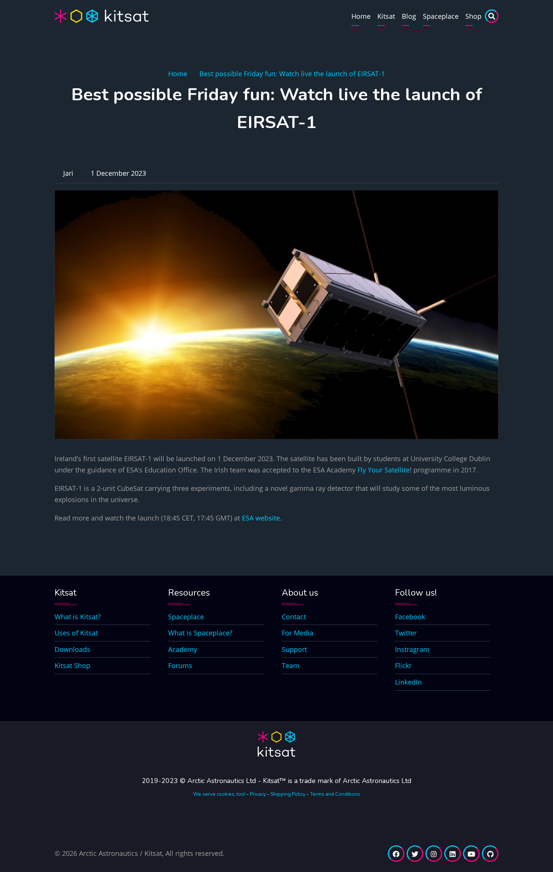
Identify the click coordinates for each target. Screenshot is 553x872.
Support (294, 649)
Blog (409, 16)
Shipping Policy (287, 794)
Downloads (72, 649)
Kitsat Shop (72, 665)
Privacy (258, 794)
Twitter (406, 632)
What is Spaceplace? (200, 632)
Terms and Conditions (335, 794)
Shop (473, 16)
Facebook (410, 616)
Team (290, 665)
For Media (297, 632)
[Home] (102, 15)
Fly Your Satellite (383, 469)
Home (361, 16)
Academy (182, 649)
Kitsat (386, 16)
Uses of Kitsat (76, 632)
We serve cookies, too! (219, 794)
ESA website (261, 517)
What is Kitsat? (78, 616)
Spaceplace (441, 16)
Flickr (403, 665)
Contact (294, 616)
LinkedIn (408, 681)
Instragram (412, 649)
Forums (180, 665)
